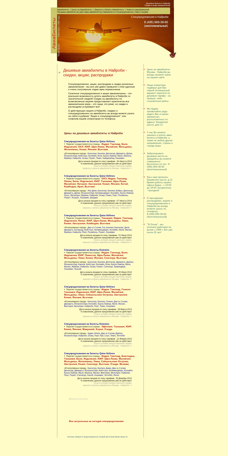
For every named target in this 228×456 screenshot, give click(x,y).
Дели (127, 227)
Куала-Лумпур (110, 156)
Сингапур (109, 257)
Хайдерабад (108, 158)
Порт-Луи (98, 335)
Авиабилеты (63, 9)
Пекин (108, 195)
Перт (114, 195)
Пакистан (90, 255)
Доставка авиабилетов (91, 12)
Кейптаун (82, 156)
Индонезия (70, 146)
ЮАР (87, 146)
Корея (99, 329)
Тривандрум (119, 267)
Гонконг (126, 289)
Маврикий (88, 329)
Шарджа (94, 197)
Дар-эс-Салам (94, 227)
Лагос (66, 195)
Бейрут (119, 191)
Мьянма (124, 364)
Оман (125, 220)
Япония (92, 149)
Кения (82, 149)
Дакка (108, 368)
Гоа (103, 227)
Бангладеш (128, 356)
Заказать (98, 9)
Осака (85, 158)
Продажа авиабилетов (68, 12)
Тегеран (75, 197)
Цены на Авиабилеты (81, 9)
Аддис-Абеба (94, 333)
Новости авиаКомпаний (138, 9)
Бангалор (92, 153)
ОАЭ (80, 146)
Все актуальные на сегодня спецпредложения (96, 421)
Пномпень (123, 195)
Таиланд (115, 144)
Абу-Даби (92, 191)
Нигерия (82, 183)
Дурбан (129, 262)
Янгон (116, 375)
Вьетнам (103, 149)
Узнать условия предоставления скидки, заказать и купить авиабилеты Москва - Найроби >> (107, 167)
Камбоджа (70, 186)
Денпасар (110, 153)
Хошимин (119, 158)
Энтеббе (121, 335)
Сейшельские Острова (99, 294)
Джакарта (120, 153)
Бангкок (101, 153)
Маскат (128, 230)
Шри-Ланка (97, 146)
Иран (80, 186)
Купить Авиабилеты (114, 9)
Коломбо (92, 156)
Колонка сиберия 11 (75, 437)
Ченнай (77, 269)
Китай (124, 183)
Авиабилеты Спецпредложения (118, 12)
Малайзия (112, 146)
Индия (105, 144)
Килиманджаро (102, 193)
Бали (125, 144)
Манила (127, 156)
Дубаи (129, 153)
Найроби (77, 158)
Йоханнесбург (70, 156)
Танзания (106, 181)
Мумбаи (68, 158)
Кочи (100, 156)
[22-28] (85, 399)
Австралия (94, 183)
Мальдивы (125, 146)
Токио (98, 158)
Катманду (78, 230)
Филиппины (71, 149)
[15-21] (79, 399)
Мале (120, 156)
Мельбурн (75, 195)
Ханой (90, 375)
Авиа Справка (141, 12)
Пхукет (92, 158)
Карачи (81, 264)
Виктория (68, 306)
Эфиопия (106, 326)
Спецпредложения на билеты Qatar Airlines (89, 141)
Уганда (108, 329)
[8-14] (75, 399)
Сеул (106, 335)
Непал (81, 220)
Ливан (67, 181)
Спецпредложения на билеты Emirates (86, 249)
